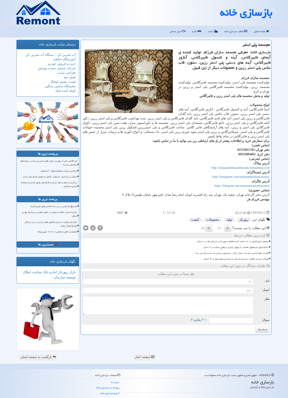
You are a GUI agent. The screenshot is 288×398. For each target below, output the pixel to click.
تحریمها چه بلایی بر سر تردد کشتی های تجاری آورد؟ (53, 206)
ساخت (211, 31)
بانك (45, 272)
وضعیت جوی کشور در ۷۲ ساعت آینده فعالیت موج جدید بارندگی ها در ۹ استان (233, 241)
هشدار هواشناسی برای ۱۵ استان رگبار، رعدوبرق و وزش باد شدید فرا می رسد (232, 253)
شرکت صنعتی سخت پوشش (57, 68)
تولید (229, 219)
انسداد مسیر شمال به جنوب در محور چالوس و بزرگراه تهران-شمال (49, 214)
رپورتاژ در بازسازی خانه (107, 387)
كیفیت (195, 219)
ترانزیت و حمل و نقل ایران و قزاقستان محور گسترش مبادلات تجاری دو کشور (49, 184)
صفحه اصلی (260, 31)
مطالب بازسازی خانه (234, 31)
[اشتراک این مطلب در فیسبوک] (100, 227)
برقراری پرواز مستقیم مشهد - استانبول (59, 171)
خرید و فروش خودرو (62, 63)
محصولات (212, 219)
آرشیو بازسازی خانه (110, 393)
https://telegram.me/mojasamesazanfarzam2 (242, 185)
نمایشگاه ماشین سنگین (60, 86)
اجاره (195, 31)
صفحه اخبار (143, 357)
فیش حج (70, 77)
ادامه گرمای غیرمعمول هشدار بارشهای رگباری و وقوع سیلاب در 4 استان (236, 247)
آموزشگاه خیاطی (64, 59)
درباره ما (115, 382)
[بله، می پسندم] (227, 228)
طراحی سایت (66, 72)
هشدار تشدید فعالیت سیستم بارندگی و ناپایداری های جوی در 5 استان (236, 259)
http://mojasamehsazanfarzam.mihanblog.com (241, 167)
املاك (27, 272)
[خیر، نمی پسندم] (208, 228)
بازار (72, 272)
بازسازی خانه (246, 12)
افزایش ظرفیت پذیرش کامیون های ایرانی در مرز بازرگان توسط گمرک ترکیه (51, 224)
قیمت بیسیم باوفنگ (63, 81)
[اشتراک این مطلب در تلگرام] (93, 227)
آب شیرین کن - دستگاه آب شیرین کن (51, 54)
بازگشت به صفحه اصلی (36, 357)
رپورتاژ (243, 219)
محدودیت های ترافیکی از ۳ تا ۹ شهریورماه (57, 231)
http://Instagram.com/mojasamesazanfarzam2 (241, 176)
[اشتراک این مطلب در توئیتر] (86, 227)
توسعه (70, 277)
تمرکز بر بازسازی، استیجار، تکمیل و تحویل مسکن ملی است (50, 176)
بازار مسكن (176, 31)
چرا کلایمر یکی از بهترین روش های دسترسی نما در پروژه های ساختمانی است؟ (48, 163)
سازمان (59, 277)
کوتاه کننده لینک (65, 90)
